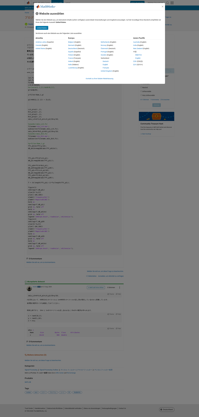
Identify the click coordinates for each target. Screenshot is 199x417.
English (105, 64)
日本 (134, 61)
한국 (134, 64)
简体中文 (138, 55)
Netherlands (105, 42)
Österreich (104, 48)
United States (40, 48)
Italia (70, 64)
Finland (70, 55)
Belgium (71, 42)
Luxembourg (72, 68)
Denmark (71, 45)
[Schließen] (162, 6)
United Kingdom (106, 71)
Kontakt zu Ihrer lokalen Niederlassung (99, 78)
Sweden (103, 55)
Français (106, 68)
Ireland (70, 61)
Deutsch (106, 61)
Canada (38, 45)
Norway (103, 45)
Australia (136, 42)
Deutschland (72, 48)
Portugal (104, 52)
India (135, 45)
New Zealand (138, 48)
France (70, 58)
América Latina (41, 42)
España (71, 52)
